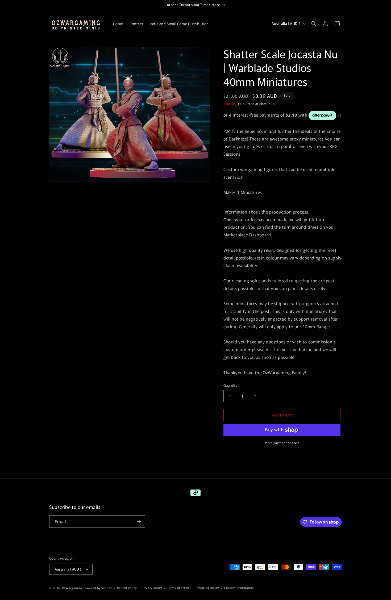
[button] (313, 23)
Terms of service (179, 587)
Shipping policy (208, 587)
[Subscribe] (139, 521)
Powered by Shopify (98, 588)
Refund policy (126, 587)
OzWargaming (72, 588)
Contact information (239, 587)
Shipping (230, 103)
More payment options (282, 442)
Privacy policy (152, 587)
